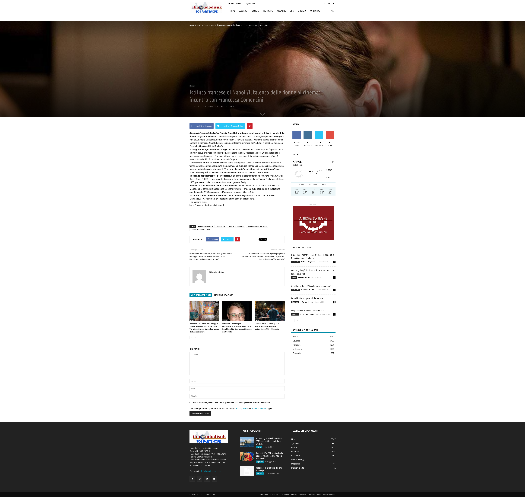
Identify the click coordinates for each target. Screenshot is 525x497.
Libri (292, 11)
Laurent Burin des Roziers (200, 229)
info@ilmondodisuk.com (210, 471)
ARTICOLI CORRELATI (201, 295)
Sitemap (302, 494)
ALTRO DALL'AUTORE (223, 295)
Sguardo (243, 11)
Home (232, 11)
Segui (307, 132)
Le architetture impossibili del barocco (307, 298)
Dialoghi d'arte (297, 468)
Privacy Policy (242, 408)
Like (296, 132)
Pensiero (255, 11)
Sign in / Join (250, 3)
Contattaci (315, 11)
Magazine (281, 11)
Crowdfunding (297, 459)
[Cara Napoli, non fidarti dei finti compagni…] (247, 471)
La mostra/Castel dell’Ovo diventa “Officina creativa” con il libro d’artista (269, 441)
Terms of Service (259, 408)
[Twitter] (333, 3)
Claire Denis (220, 226)
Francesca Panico (307, 314)
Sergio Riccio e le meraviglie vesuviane (307, 310)
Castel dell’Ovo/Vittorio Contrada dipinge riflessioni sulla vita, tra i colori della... (269, 456)
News (192, 86)
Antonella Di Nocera (205, 226)
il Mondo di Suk (198, 106)
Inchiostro (268, 11)
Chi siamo (302, 11)
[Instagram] (324, 3)
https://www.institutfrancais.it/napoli (206, 205)
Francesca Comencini (236, 226)
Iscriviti (330, 132)
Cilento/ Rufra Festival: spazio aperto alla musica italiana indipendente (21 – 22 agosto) (267, 326)
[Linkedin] (329, 3)
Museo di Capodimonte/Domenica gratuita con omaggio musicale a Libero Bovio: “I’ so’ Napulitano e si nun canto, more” (210, 256)
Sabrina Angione (308, 262)
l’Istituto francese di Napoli (257, 226)
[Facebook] (320, 3)
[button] (332, 11)
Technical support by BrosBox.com (322, 494)
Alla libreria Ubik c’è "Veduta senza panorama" (311, 286)
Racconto (297, 353)
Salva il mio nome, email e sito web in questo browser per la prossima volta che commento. (231, 403)
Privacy (294, 494)
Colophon (285, 494)
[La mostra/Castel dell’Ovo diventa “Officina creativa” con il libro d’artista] (247, 442)
